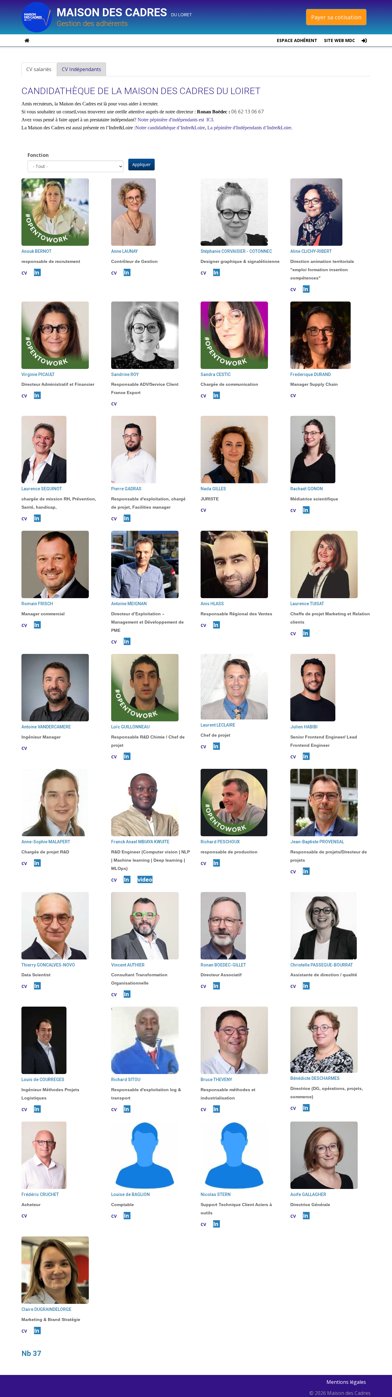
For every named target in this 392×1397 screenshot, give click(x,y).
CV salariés (41, 71)
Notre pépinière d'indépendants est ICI (175, 119)
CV (24, 273)
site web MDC (339, 40)
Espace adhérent (297, 40)
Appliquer (141, 164)
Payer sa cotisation (336, 17)
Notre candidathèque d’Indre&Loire (170, 127)
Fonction (38, 155)
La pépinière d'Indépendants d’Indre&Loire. (249, 127)
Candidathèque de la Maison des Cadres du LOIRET (141, 90)
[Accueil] (39, 17)
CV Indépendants (81, 69)
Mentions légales (346, 1382)
